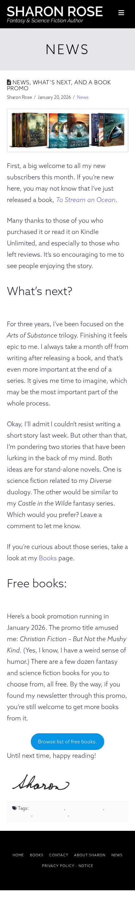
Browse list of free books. (67, 741)
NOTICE (85, 866)
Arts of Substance (46, 808)
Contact (58, 855)
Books (48, 558)
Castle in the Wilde (84, 808)
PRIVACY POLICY (58, 866)
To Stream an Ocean (86, 200)
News (83, 97)
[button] (121, 12)
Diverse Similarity (51, 814)
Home (18, 855)
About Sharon (89, 855)
